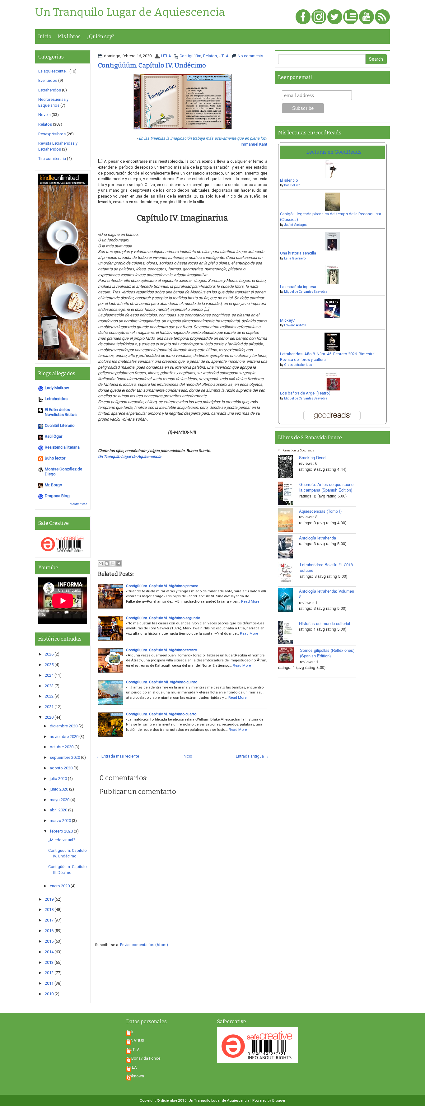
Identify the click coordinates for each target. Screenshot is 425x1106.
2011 (49, 983)
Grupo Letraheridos (298, 364)
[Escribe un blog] (107, 563)
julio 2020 (58, 778)
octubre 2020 (61, 746)
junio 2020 (59, 789)
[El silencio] (332, 170)
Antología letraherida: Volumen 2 (326, 594)
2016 (49, 930)
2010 (49, 994)
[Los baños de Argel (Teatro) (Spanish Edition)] (332, 383)
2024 (49, 675)
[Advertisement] (182, 514)
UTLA (166, 56)
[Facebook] (303, 17)
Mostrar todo (78, 504)
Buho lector (55, 458)
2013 (49, 962)
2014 (49, 952)
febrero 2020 (61, 831)
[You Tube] (366, 17)
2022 (49, 696)
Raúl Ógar (53, 436)
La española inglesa (298, 286)
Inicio (44, 37)
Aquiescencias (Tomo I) (320, 511)
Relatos (210, 56)
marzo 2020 (60, 820)
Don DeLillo (292, 185)
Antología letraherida (317, 538)
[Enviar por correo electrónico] (101, 563)
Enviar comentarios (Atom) (144, 944)
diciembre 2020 (63, 726)
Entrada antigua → (252, 756)
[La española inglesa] (332, 276)
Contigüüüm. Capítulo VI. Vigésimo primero (162, 586)
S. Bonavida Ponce (143, 1058)
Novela (44, 114)
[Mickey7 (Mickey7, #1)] (332, 310)
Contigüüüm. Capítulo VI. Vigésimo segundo (163, 618)
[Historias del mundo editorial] (288, 632)
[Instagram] (318, 17)
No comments (250, 56)
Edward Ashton (295, 325)
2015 (49, 941)
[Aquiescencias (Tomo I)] (288, 520)
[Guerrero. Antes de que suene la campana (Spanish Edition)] (288, 493)
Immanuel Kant (254, 144)
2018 (49, 909)
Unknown (135, 1076)
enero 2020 (60, 886)
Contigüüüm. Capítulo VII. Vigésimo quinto (161, 682)
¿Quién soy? (100, 37)
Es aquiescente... (53, 71)
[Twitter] (334, 17)
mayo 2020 (59, 799)
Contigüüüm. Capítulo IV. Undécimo (152, 65)
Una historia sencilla (298, 253)
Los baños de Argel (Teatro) (305, 393)
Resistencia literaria (62, 447)
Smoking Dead (312, 457)
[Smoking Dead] (288, 466)
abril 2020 (58, 810)
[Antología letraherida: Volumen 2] (288, 600)
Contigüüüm (190, 56)
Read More (250, 601)
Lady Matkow (57, 387)
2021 (49, 706)
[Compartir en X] (113, 563)
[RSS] (382, 17)
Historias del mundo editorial (324, 623)
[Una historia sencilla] (332, 243)
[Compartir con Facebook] (118, 563)
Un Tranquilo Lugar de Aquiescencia (130, 12)
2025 (49, 664)
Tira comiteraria (52, 158)
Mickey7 (287, 320)
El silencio (289, 180)
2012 (49, 972)
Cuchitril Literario (60, 425)
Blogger (278, 1100)
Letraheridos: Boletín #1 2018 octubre (326, 567)
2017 (49, 920)
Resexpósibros (52, 134)
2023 (49, 686)
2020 (49, 717)
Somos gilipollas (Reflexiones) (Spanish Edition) (327, 653)
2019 (49, 899)
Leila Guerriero (295, 258)
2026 (49, 654)
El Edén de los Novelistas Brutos (61, 412)
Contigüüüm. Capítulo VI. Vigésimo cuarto (161, 714)
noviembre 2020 (64, 736)
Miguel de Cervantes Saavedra (305, 291)
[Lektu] (350, 17)
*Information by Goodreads (296, 450)
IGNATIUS (135, 1040)
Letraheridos (49, 90)
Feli (130, 1031)
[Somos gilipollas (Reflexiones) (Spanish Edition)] (289, 655)
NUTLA (133, 1049)
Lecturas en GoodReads (334, 152)
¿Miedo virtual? (61, 840)
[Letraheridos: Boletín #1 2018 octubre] (289, 572)
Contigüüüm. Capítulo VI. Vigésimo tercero (161, 650)
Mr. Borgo (53, 485)
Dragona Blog (57, 495)
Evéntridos (47, 80)
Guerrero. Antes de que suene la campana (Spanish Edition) (326, 487)
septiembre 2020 (65, 757)
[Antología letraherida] (288, 546)
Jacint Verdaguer (296, 224)
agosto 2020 (61, 768)
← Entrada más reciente (117, 756)
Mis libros (69, 37)
